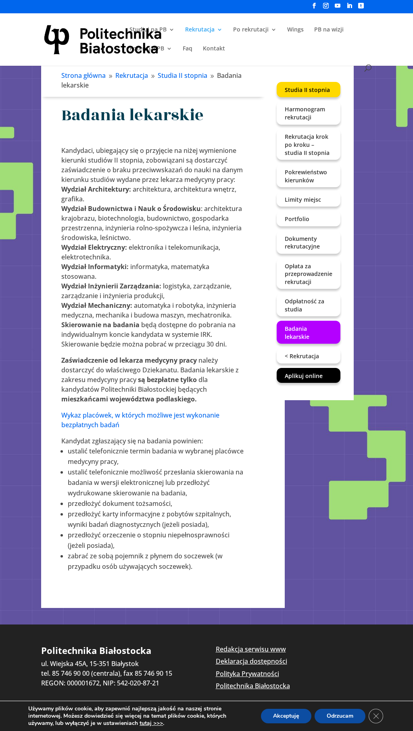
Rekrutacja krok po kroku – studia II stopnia (307, 144)
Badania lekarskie (297, 332)
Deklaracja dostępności (251, 661)
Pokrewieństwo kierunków (306, 176)
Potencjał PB (146, 49)
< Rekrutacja (302, 356)
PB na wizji (329, 30)
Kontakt (214, 49)
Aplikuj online (304, 376)
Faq (187, 49)
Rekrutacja (200, 30)
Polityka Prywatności (247, 673)
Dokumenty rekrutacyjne (302, 243)
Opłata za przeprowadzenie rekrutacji (308, 274)
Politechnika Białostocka (253, 685)
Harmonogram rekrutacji (305, 113)
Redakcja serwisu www (251, 649)
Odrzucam (340, 716)
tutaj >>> (151, 723)
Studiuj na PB (148, 30)
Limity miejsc (303, 199)
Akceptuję (286, 716)
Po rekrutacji (251, 30)
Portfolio (297, 219)
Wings (295, 30)
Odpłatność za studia (304, 305)
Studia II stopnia (307, 90)
